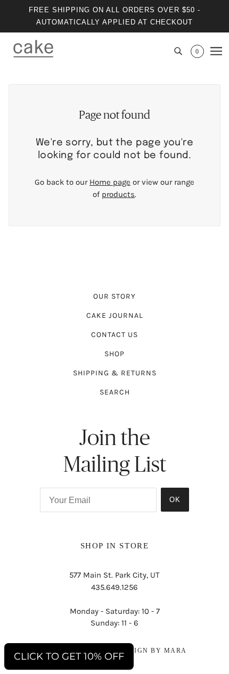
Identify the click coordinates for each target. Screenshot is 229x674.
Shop (114, 353)
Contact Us (114, 334)
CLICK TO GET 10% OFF (69, 656)
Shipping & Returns (115, 372)
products (118, 194)
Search (115, 392)
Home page (109, 182)
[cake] (33, 48)
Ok (175, 500)
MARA (175, 650)
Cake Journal (114, 315)
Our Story (114, 296)
